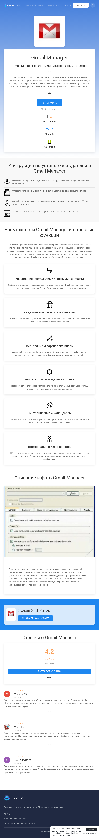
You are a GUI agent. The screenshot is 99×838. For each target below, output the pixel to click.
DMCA (7, 814)
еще (49, 93)
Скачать (81, 5)
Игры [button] (28, 5)
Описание (40, 5)
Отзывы (67, 5)
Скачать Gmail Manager (37, 618)
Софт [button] (18, 5)
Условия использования (15, 818)
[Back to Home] (9, 5)
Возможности (54, 5)
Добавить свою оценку (49, 671)
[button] (92, 5)
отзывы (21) (49, 678)
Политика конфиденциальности (19, 823)
